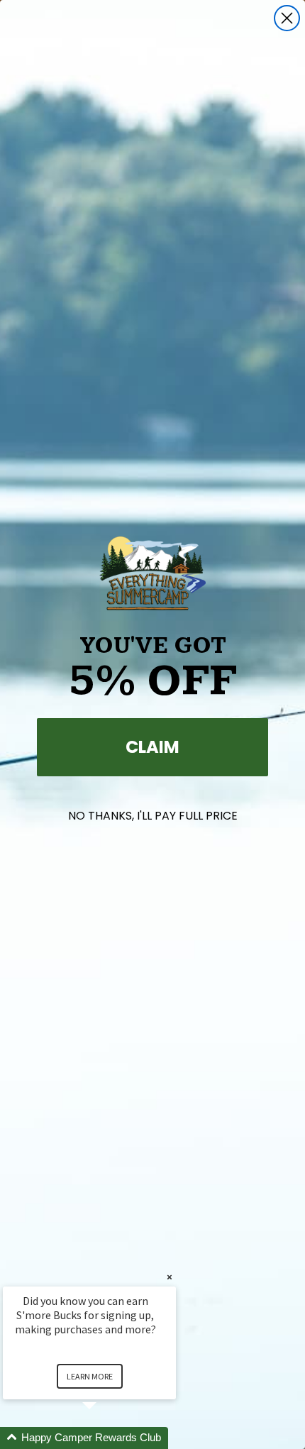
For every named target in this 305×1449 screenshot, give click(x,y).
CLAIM (152, 747)
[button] (106, 1438)
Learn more (90, 1376)
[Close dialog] (286, 18)
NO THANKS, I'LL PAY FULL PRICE (153, 816)
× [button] (169, 1277)
